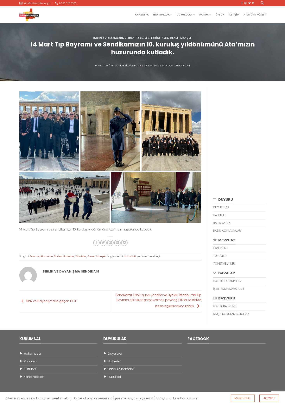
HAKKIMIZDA (161, 14)
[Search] (262, 3)
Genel (174, 38)
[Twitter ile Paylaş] (103, 243)
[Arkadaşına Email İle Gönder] (110, 243)
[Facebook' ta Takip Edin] (242, 3)
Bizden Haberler (137, 38)
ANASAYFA (142, 14)
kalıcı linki (130, 256)
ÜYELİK (219, 14)
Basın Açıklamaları (108, 38)
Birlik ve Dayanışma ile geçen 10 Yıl (51, 301)
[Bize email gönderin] (253, 3)
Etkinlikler (159, 38)
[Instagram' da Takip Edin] (245, 3)
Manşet (186, 38)
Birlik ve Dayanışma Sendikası (152, 65)
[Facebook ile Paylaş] (96, 243)
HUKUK (203, 14)
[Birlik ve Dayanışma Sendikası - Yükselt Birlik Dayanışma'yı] (33, 14)
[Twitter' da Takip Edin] (249, 3)
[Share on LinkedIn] (117, 243)
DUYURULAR (184, 14)
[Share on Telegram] (124, 243)
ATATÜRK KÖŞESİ (255, 14)
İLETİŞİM (233, 14)
